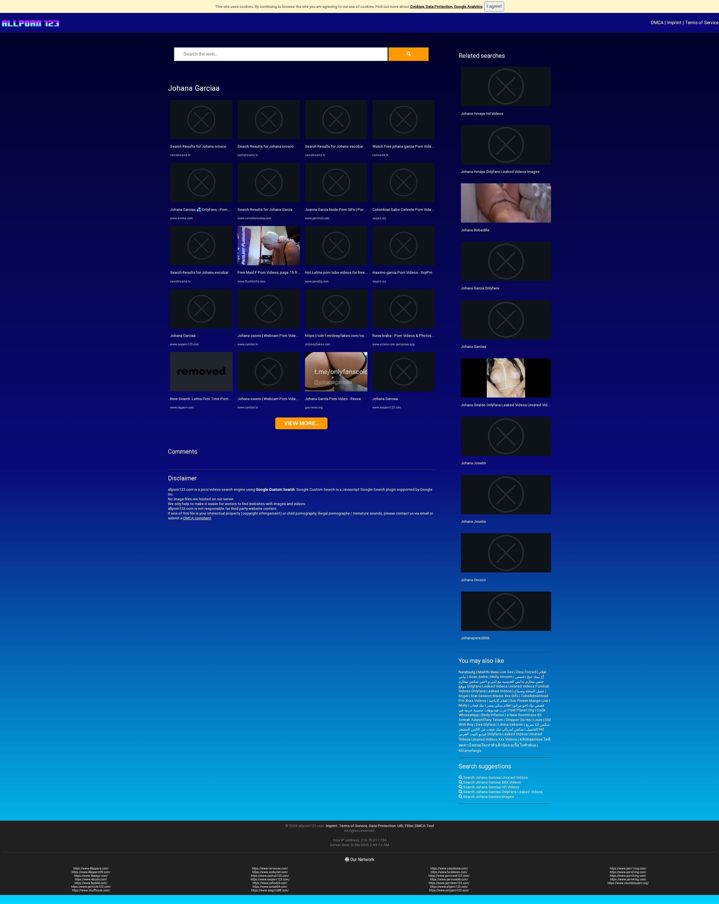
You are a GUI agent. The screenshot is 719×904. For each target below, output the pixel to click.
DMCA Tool (424, 825)
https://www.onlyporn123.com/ (449, 890)
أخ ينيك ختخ (535, 676)
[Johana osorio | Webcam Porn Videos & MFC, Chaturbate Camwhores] (269, 327)
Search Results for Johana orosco (198, 146)
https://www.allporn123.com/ (449, 887)
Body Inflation (492, 715)
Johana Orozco (473, 579)
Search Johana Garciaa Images (488, 796)
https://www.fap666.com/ (90, 883)
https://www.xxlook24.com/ (269, 887)
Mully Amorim (501, 676)
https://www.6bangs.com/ (91, 876)
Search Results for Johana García (265, 209)
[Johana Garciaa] (201, 327)
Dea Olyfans (486, 724)
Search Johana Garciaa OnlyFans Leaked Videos (502, 791)
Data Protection (382, 825)
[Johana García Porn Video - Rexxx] (336, 390)
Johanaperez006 (475, 638)
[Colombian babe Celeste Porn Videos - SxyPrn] (403, 200)
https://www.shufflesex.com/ (91, 890)
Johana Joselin (473, 463)
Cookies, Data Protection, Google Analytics (446, 6)
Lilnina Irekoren (510, 724)
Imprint (674, 22)
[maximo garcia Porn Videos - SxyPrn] (403, 264)
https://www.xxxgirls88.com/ (270, 890)
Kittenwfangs (470, 750)
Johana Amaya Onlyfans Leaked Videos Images (500, 171)
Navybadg (467, 672)
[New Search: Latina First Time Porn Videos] (201, 390)
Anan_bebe (478, 676)
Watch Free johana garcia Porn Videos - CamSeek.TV (416, 146)
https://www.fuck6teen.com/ (449, 872)
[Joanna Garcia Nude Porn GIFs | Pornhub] (336, 200)
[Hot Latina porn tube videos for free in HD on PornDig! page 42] (336, 264)
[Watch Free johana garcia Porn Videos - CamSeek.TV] (403, 138)
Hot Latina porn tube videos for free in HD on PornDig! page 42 (357, 272)
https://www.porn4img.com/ (628, 879)
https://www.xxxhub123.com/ (270, 876)
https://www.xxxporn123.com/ (270, 879)
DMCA (657, 22)
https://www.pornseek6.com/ (449, 879)
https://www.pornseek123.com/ (449, 876)
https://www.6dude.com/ (91, 879)
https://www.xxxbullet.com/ (270, 872)
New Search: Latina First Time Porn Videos (205, 398)
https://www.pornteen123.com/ (449, 883)
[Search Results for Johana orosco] (201, 138)
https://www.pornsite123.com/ (91, 887)
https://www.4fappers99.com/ (91, 872)
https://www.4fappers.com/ (91, 868)
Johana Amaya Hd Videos (482, 113)
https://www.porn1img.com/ (628, 868)
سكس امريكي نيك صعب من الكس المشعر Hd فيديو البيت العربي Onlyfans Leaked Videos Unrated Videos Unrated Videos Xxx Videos (501, 734)
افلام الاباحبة (498, 700)
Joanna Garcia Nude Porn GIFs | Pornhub (338, 209)
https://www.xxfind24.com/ (269, 883)
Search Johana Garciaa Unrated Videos (495, 777)
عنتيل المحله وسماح (529, 691)
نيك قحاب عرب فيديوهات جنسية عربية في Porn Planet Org (496, 708)
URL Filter (405, 825)
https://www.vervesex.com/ (270, 868)
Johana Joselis (473, 521)
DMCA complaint (197, 518)
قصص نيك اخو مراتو (528, 705)
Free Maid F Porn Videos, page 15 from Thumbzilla (280, 272)
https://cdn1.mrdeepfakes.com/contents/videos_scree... (353, 335)
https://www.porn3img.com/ (628, 876)
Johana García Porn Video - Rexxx (333, 398)
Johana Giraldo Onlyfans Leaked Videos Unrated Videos (507, 405)
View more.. (301, 423)
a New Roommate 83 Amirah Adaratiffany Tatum (500, 717)
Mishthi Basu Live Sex (496, 672)
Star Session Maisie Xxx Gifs (494, 695)
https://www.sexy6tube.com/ (449, 868)
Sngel (463, 695)
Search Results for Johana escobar (199, 272)
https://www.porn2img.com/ (628, 872)
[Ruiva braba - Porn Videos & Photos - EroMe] (403, 327)
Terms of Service (701, 22)
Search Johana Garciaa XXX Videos (491, 782)
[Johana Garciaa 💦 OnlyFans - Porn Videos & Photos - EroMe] (201, 200)
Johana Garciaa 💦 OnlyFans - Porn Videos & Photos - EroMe (220, 209)
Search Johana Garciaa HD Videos (490, 787)
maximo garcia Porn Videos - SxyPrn (402, 272)
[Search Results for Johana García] (269, 200)
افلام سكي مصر (499, 705)
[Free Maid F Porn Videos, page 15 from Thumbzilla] (269, 264)
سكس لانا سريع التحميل (538, 727)
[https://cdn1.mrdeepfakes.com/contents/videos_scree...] (336, 327)
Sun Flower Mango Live (529, 700)
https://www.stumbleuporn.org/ (628, 883)
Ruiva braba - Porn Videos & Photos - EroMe (408, 335)
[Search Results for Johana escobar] (201, 264)
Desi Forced (526, 672)
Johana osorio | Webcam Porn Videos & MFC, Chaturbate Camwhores (295, 335)
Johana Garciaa (182, 335)
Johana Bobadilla (475, 230)
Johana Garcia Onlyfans (480, 288)
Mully (463, 705)
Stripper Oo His (518, 719)
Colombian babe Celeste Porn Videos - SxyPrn (411, 209)
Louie (538, 719)
